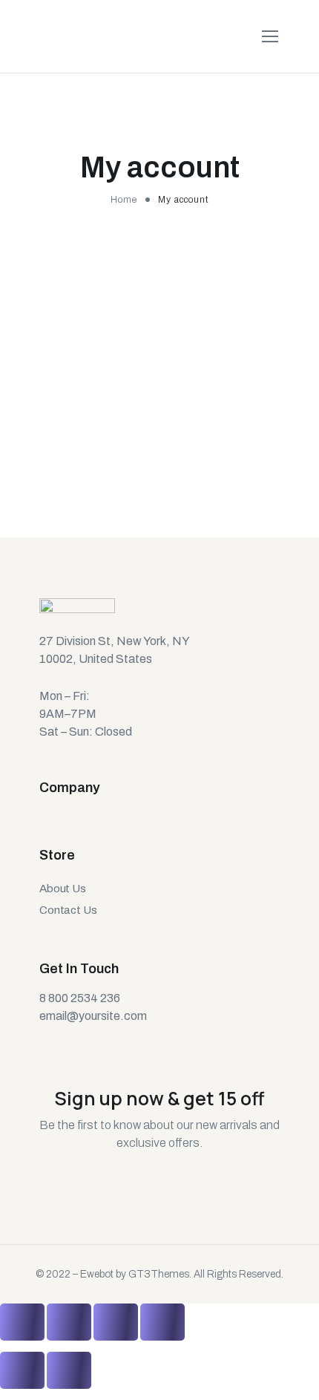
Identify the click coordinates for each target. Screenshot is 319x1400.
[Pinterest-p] (125, 1041)
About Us (62, 888)
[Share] (69, 1322)
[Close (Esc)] (22, 1322)
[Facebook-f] (72, 1041)
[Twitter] (45, 1041)
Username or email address (92, 292)
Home (124, 199)
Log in (54, 476)
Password (46, 368)
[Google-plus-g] (99, 1041)
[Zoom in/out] (162, 1322)
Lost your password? (71, 528)
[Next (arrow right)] (69, 1370)
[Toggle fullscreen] (115, 1322)
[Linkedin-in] (152, 1041)
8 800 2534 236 (79, 998)
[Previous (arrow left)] (22, 1370)
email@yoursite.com (93, 1016)
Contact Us (68, 910)
